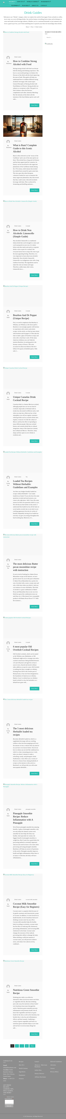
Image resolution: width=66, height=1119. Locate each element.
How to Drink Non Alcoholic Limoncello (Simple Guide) (23, 233)
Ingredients (22, 1072)
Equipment (15, 5)
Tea (27, 476)
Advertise (53, 1065)
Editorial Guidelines (56, 1061)
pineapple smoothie (31, 809)
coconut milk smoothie (31, 899)
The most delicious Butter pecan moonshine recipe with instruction (25, 566)
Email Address (9, 1099)
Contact (44, 5)
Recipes (21, 1061)
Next (32, 1046)
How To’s (21, 1065)
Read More (34, 105)
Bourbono (9, 63)
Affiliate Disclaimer (40, 1077)
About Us (35, 5)
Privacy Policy (54, 1072)
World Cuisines (23, 1068)
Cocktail (28, 226)
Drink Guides (17, 57)
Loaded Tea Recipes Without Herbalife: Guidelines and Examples (25, 484)
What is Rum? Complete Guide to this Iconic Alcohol (25, 148)
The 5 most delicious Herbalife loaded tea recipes (23, 731)
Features (25, 5)
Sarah (8, 232)
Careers (52, 1068)
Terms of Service (39, 1073)
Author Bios (38, 1070)
